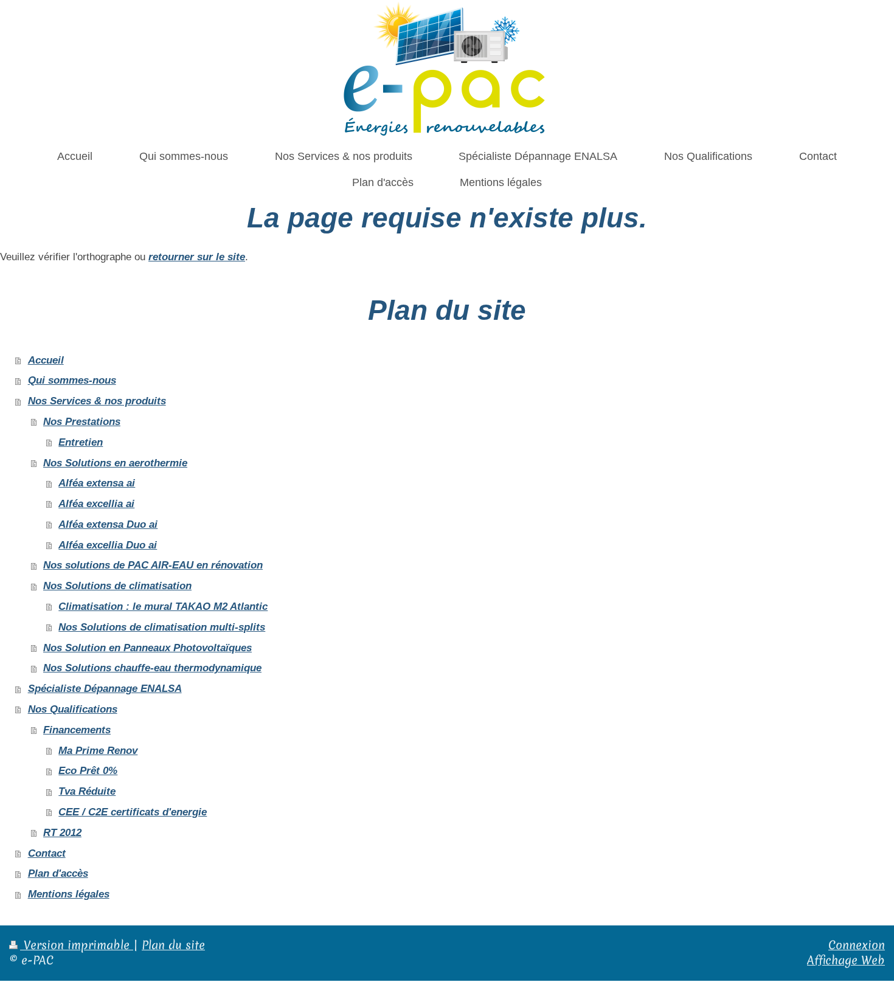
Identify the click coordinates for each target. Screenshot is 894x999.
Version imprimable (76, 945)
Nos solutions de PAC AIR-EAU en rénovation (153, 565)
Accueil (46, 360)
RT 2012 (62, 832)
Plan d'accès (58, 873)
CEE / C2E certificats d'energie (132, 812)
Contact (47, 853)
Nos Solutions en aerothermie (115, 463)
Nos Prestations (81, 421)
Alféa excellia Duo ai (107, 545)
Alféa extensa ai (96, 483)
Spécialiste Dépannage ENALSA (105, 688)
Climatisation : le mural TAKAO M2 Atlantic (163, 606)
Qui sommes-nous (72, 380)
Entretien (80, 442)
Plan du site (173, 945)
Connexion (856, 945)
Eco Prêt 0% (87, 770)
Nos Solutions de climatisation (117, 586)
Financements (77, 730)
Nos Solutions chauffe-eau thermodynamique (152, 668)
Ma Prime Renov (97, 750)
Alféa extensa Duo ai (108, 524)
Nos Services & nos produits (97, 401)
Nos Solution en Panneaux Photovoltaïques (147, 648)
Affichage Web (846, 960)
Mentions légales (68, 894)
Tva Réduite (87, 791)
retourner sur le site (196, 257)
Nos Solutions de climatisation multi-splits (161, 627)
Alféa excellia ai (96, 504)
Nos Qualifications (72, 709)
